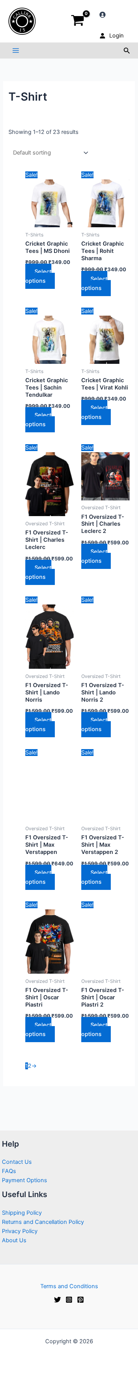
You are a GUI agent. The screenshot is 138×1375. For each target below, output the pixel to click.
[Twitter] (57, 1299)
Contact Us (17, 1161)
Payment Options (24, 1180)
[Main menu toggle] (16, 50)
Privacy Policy (20, 1231)
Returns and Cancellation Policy (43, 1222)
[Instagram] (69, 1299)
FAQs (9, 1171)
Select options (38, 276)
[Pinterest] (80, 1299)
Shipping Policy (22, 1212)
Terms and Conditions (69, 1286)
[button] (126, 50)
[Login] (111, 14)
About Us (14, 1240)
